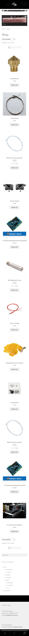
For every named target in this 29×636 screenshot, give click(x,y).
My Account (5, 633)
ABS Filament (10, 582)
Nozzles (9, 572)
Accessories (8, 577)
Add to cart (14, 85)
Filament (7, 580)
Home (4, 29)
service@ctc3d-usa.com (11, 615)
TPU (8, 588)
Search (14, 633)
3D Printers (7, 574)
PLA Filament (10, 585)
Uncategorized (6, 590)
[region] (14, 20)
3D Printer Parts (8, 569)
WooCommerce (18, 627)
